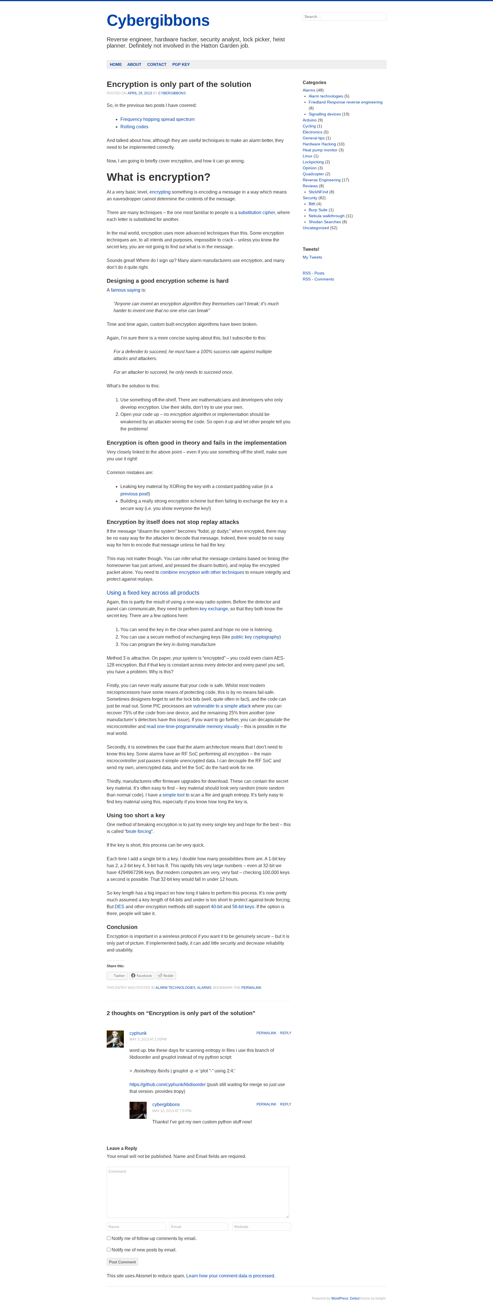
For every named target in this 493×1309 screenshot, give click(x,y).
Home (116, 64)
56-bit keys (243, 906)
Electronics (312, 132)
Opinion (310, 168)
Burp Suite (318, 210)
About (134, 64)
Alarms (204, 988)
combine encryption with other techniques (202, 572)
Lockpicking (313, 162)
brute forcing (138, 831)
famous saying (125, 290)
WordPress (339, 1298)
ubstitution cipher (258, 212)
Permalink (266, 1033)
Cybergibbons (158, 20)
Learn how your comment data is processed (230, 1275)
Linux (307, 156)
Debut (354, 1298)
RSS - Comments (318, 279)
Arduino (310, 120)
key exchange (214, 608)
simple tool (174, 794)
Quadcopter (313, 174)
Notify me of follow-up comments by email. (154, 1238)
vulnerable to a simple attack (222, 706)
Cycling (309, 126)
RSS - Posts (313, 273)
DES (119, 906)
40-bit (217, 906)
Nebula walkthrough (327, 216)
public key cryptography (255, 637)
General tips (314, 138)
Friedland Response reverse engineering (346, 102)
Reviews (310, 186)
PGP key (181, 64)
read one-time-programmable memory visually (193, 726)
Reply (285, 1033)
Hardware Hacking (319, 144)
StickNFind (318, 192)
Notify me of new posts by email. (144, 1249)
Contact (157, 64)
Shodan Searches (325, 221)
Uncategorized (316, 227)
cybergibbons (172, 93)
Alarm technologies (175, 988)
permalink (251, 988)
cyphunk (138, 1033)
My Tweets (312, 257)
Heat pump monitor (320, 150)
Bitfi (312, 204)
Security (310, 198)
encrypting (160, 192)
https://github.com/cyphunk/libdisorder (168, 1084)
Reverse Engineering (322, 180)
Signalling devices (325, 114)
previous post (134, 493)
